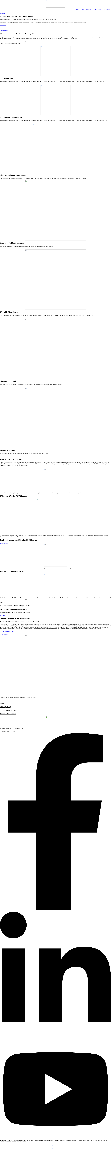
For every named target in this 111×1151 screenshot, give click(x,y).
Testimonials (106, 9)
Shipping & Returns (7, 710)
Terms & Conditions (8, 714)
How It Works (97, 9)
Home (77, 9)
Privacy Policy (5, 707)
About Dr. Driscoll (86, 9)
